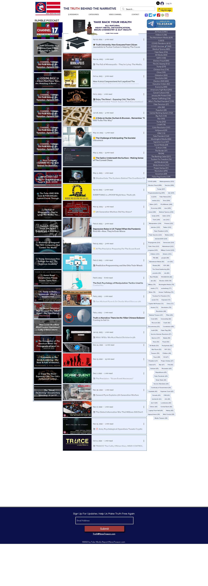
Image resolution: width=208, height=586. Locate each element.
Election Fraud (155, 185)
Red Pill (154, 277)
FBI (156, 258)
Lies (168, 208)
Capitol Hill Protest (157, 303)
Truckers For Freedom (161, 296)
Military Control (168, 250)
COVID (153, 181)
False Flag (166, 330)
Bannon (156, 338)
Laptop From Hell (156, 410)
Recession (167, 368)
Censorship (166, 319)
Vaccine (170, 185)
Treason (156, 353)
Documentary (154, 326)
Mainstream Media (157, 261)
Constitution (169, 326)
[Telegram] (150, 15)
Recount (156, 322)
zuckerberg (167, 288)
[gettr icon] (158, 15)
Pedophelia (168, 345)
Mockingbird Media (167, 284)
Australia (153, 391)
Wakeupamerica (167, 181)
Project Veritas (168, 361)
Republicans (162, 372)
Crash (167, 322)
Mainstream (168, 246)
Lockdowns (166, 403)
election (156, 227)
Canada (157, 395)
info (168, 399)
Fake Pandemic (161, 376)
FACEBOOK (167, 277)
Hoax (156, 342)
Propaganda (154, 242)
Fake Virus (154, 246)
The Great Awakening (161, 269)
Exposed (167, 300)
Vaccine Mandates (162, 384)
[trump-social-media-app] (146, 15)
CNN (167, 395)
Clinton (154, 406)
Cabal (153, 364)
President (154, 361)
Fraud (166, 342)
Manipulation (155, 223)
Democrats (169, 242)
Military (152, 284)
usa (167, 219)
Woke (153, 292)
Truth (157, 219)
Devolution (166, 307)
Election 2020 (166, 280)
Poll (171, 364)
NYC (168, 349)
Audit (155, 330)
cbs (167, 273)
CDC (167, 265)
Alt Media (155, 345)
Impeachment (154, 414)
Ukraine (168, 254)
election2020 (161, 238)
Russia (157, 265)
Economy (156, 208)
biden (167, 216)
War (162, 364)
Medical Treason (156, 315)
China (171, 303)
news (153, 212)
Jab (171, 193)
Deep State (162, 380)
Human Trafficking (167, 292)
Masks (167, 338)
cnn (170, 261)
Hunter (155, 307)
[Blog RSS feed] (158, 3)
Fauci (157, 357)
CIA (166, 357)
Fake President (161, 231)
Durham (155, 368)
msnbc (155, 288)
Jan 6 (155, 403)
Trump (161, 189)
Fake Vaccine (156, 235)
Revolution (161, 311)
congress (153, 250)
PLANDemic (167, 204)
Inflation (155, 254)
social (156, 300)
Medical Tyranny (167, 212)
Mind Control (169, 414)
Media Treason (162, 418)
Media (169, 235)
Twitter (167, 227)
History (170, 410)
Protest (169, 223)
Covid (155, 319)
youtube (157, 273)
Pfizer (170, 315)
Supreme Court (167, 391)
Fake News (166, 197)
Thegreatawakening (157, 193)
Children (167, 353)
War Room (157, 349)
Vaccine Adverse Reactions (162, 334)
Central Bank (167, 406)
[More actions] (144, 39)
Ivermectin (157, 399)
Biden (154, 204)
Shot (167, 200)
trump (156, 216)
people (165, 258)
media (156, 200)
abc (154, 280)
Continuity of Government (161, 387)
